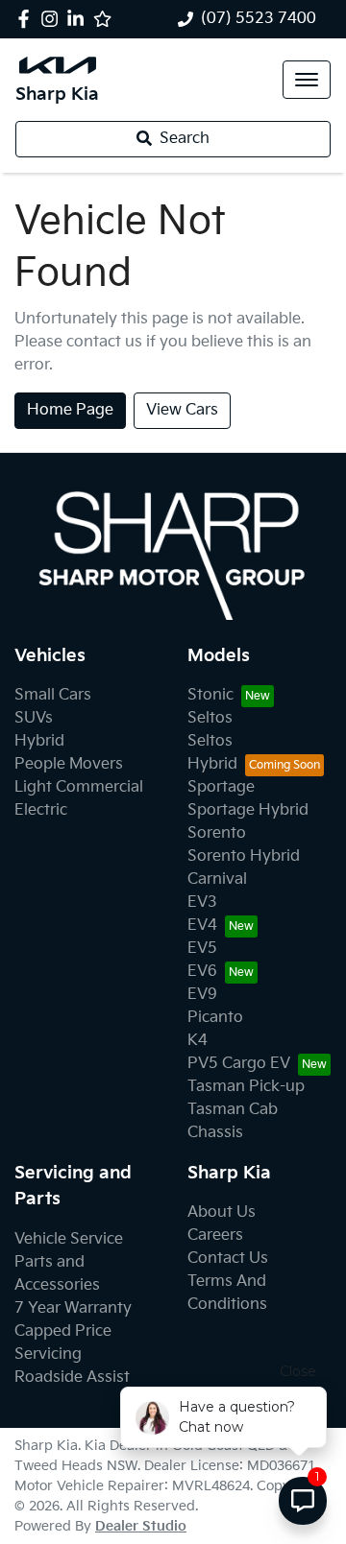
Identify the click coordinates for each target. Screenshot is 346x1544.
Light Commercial (78, 787)
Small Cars (52, 695)
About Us (221, 1212)
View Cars (182, 410)
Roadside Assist (72, 1377)
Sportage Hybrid (248, 810)
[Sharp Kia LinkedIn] (79, 19)
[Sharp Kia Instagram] (53, 19)
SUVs (33, 718)
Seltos (210, 718)
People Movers (68, 764)
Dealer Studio (140, 1526)
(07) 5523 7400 (258, 19)
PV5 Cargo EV (238, 1064)
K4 (197, 1041)
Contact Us (227, 1258)
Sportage (221, 787)
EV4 (202, 925)
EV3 (202, 902)
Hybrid (39, 741)
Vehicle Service (68, 1239)
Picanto (215, 1018)
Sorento (216, 833)
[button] (307, 79)
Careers (215, 1235)
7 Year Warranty (73, 1308)
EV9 (202, 995)
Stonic (210, 695)
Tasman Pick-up (246, 1087)
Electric (40, 810)
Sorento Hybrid (243, 856)
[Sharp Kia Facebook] (27, 19)
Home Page (70, 410)
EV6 (202, 971)
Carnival (217, 879)
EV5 (202, 948)
